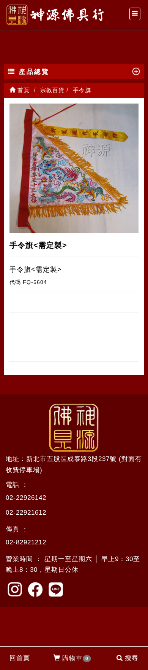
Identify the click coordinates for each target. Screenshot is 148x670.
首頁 (23, 90)
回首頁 (19, 658)
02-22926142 (26, 497)
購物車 (75, 658)
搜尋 (132, 658)
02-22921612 (26, 512)
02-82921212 (26, 542)
